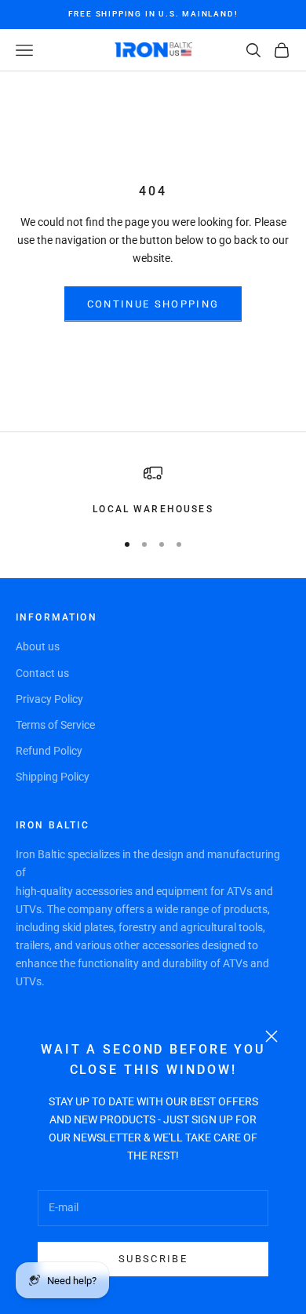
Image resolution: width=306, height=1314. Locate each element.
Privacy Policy (49, 699)
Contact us (42, 673)
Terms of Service (55, 725)
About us (38, 646)
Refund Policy (49, 750)
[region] (153, 490)
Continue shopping (153, 304)
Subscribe (153, 1259)
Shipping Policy (52, 776)
